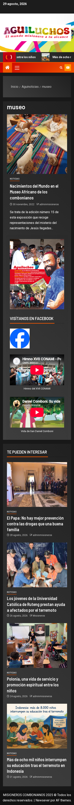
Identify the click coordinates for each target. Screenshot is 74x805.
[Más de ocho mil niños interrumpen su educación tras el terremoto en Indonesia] (37, 726)
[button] (17, 68)
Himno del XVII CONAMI (37, 388)
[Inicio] (7, 68)
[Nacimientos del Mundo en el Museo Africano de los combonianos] (37, 144)
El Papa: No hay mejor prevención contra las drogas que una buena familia (35, 523)
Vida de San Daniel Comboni (37, 431)
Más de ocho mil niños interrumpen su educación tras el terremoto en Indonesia (37, 765)
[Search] (61, 67)
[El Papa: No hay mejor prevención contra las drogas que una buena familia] (37, 484)
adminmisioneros (49, 204)
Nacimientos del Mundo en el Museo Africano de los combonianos (34, 191)
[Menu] (17, 68)
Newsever (43, 800)
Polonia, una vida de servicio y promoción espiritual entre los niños (33, 684)
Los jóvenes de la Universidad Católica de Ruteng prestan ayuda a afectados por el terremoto (36, 604)
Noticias (15, 179)
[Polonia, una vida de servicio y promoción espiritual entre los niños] (37, 645)
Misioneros (39, 615)
